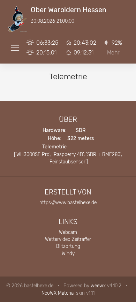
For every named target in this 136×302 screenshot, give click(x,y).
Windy (68, 253)
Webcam (68, 232)
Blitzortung (68, 246)
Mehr (113, 52)
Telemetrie (54, 147)
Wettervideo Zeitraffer (68, 239)
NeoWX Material (58, 293)
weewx (98, 285)
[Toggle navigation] (15, 47)
